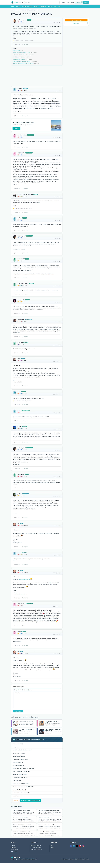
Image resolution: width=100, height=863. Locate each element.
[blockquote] (18, 690)
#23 (59, 606)
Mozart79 (20, 88)
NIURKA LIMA (21, 152)
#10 (59, 302)
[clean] (32, 690)
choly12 (19, 217)
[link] (20, 690)
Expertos (52, 847)
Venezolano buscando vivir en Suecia (21, 61)
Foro (55, 6)
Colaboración (14, 851)
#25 (59, 653)
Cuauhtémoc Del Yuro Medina (25, 194)
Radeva (19, 426)
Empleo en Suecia (53, 583)
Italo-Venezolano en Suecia (19, 59)
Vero (19, 358)
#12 (59, 344)
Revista (64, 2)
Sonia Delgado (21, 235)
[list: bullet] (26, 690)
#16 (59, 429)
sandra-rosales (21, 603)
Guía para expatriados (36, 847)
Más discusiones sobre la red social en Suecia (30, 800)
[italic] (16, 690)
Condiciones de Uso (84, 859)
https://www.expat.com (24, 579)
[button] (30, 690)
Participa (16, 800)
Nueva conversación (77, 20)
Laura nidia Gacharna (23, 283)
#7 (59, 238)
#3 (59, 137)
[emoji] (24, 690)
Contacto (13, 845)
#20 (59, 526)
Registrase (85, 2)
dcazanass (20, 342)
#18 (59, 476)
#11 (59, 322)
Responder (26, 44)
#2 (59, 91)
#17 (59, 450)
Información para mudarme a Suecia (21, 52)
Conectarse (78, 2)
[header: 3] (28, 690)
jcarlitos (19, 493)
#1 (59, 22)
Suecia (12, 6)
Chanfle (19, 410)
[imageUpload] (22, 690)
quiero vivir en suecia (18, 57)
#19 (59, 496)
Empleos (36, 6)
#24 (59, 634)
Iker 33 (19, 552)
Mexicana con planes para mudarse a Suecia (23, 63)
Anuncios (50, 6)
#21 (59, 555)
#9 (59, 286)
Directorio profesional (27, 6)
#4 (59, 155)
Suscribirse (76, 23)
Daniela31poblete (22, 135)
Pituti (19, 391)
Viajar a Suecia (16, 50)
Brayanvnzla (21, 474)
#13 (59, 361)
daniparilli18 (21, 258)
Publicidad (13, 847)
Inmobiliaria (43, 6)
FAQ (51, 845)
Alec (19, 523)
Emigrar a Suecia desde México (20, 54)
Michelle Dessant (22, 19)
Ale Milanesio (21, 319)
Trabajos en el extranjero (36, 849)
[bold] (15, 690)
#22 (59, 573)
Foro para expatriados (36, 845)
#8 (59, 261)
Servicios (18, 6)
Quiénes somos (14, 849)
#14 (59, 394)
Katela (19, 631)
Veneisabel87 (21, 299)
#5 (59, 196)
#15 (59, 412)
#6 (59, 220)
